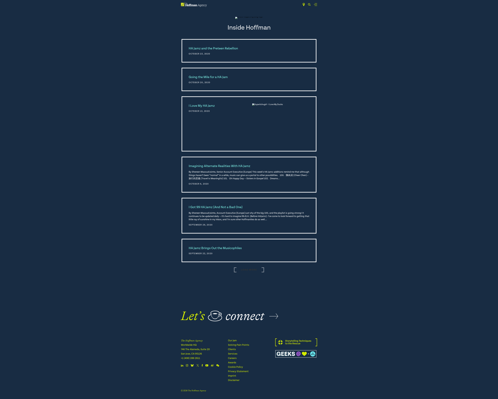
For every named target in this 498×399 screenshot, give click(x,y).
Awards (232, 362)
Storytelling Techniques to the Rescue (298, 342)
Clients (232, 349)
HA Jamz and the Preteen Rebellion (213, 48)
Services (232, 353)
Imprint (232, 375)
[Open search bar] (309, 4)
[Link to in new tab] (192, 366)
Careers (232, 358)
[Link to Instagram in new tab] (187, 366)
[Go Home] (194, 4)
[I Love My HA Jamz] (280, 123)
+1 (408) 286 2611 (190, 358)
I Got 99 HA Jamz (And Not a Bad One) (216, 207)
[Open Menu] (315, 4)
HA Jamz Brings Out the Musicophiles (215, 248)
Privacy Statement (238, 371)
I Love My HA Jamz (202, 106)
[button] (249, 269)
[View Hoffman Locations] (304, 4)
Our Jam (232, 340)
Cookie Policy (235, 367)
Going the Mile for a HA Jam (208, 77)
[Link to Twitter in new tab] (197, 366)
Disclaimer (234, 380)
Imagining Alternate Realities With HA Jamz (219, 166)
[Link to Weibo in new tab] (212, 366)
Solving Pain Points (238, 345)
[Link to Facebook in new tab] (202, 366)
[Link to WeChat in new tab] (217, 366)
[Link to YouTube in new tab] (206, 366)
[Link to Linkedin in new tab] (182, 366)
